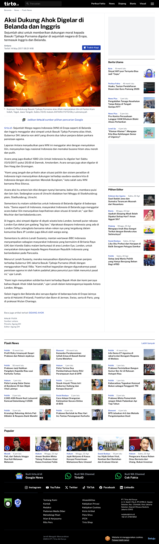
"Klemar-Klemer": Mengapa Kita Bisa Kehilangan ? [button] (122, 134)
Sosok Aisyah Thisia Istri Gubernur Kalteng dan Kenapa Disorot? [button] (68, 386)
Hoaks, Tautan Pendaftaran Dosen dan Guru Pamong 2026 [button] (123, 87)
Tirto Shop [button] (87, 522)
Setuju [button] (151, 538)
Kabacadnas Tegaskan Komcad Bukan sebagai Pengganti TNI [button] (124, 384)
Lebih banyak (148, 343)
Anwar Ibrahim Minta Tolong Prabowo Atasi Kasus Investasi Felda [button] (46, 459)
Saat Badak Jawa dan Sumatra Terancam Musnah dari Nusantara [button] (122, 202)
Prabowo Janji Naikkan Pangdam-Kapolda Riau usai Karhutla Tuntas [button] (18, 371)
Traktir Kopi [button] (93, 47)
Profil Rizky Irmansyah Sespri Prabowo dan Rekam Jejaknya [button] (19, 354)
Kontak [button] (46, 504)
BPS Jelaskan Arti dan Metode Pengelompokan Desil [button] (123, 414)
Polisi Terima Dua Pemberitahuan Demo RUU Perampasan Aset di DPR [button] (69, 371)
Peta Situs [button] (87, 515)
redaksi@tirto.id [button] (128, 514)
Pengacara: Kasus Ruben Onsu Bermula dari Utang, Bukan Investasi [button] (141, 459)
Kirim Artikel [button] (88, 511)
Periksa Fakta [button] (98, 3)
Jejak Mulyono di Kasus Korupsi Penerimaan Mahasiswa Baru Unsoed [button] (79, 459)
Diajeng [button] (122, 3)
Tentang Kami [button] (50, 500)
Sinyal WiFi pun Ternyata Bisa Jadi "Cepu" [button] (123, 72)
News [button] (112, 3)
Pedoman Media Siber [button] (54, 511)
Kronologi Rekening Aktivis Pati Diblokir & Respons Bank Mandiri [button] (21, 414)
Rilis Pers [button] (47, 522)
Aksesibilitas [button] (88, 500)
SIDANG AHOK (36, 313)
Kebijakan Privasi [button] (90, 504)
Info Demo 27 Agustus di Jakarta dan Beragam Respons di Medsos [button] (123, 356)
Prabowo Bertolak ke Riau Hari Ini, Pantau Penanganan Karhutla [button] (73, 414)
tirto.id (8, 127)
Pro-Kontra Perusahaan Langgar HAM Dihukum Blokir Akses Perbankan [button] (123, 119)
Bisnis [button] (133, 3)
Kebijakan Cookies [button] (91, 507)
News (16, 10)
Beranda (7, 10)
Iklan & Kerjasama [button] (52, 519)
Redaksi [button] (47, 507)
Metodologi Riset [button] (51, 515)
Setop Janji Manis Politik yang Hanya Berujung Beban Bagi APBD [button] (122, 262)
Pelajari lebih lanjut (120, 540)
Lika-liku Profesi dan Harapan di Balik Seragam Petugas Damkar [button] (124, 245)
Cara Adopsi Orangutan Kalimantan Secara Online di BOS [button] (69, 401)
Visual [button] (143, 3)
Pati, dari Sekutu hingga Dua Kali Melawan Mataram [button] (16, 459)
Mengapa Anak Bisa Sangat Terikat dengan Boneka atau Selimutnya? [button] (122, 232)
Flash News (27, 10)
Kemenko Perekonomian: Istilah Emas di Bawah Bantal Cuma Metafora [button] (71, 356)
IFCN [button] (84, 519)
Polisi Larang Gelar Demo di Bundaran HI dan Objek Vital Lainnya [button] (17, 386)
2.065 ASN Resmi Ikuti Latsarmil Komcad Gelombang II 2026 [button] (21, 399)
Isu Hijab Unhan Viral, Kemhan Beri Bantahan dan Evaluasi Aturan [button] (109, 459)
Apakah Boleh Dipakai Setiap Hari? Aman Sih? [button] (123, 217)
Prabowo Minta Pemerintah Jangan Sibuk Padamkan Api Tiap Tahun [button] (122, 401)
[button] (11, 3)
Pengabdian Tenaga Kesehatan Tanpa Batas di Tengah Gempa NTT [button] (124, 104)
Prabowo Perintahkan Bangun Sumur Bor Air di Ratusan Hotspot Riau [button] (123, 371)
